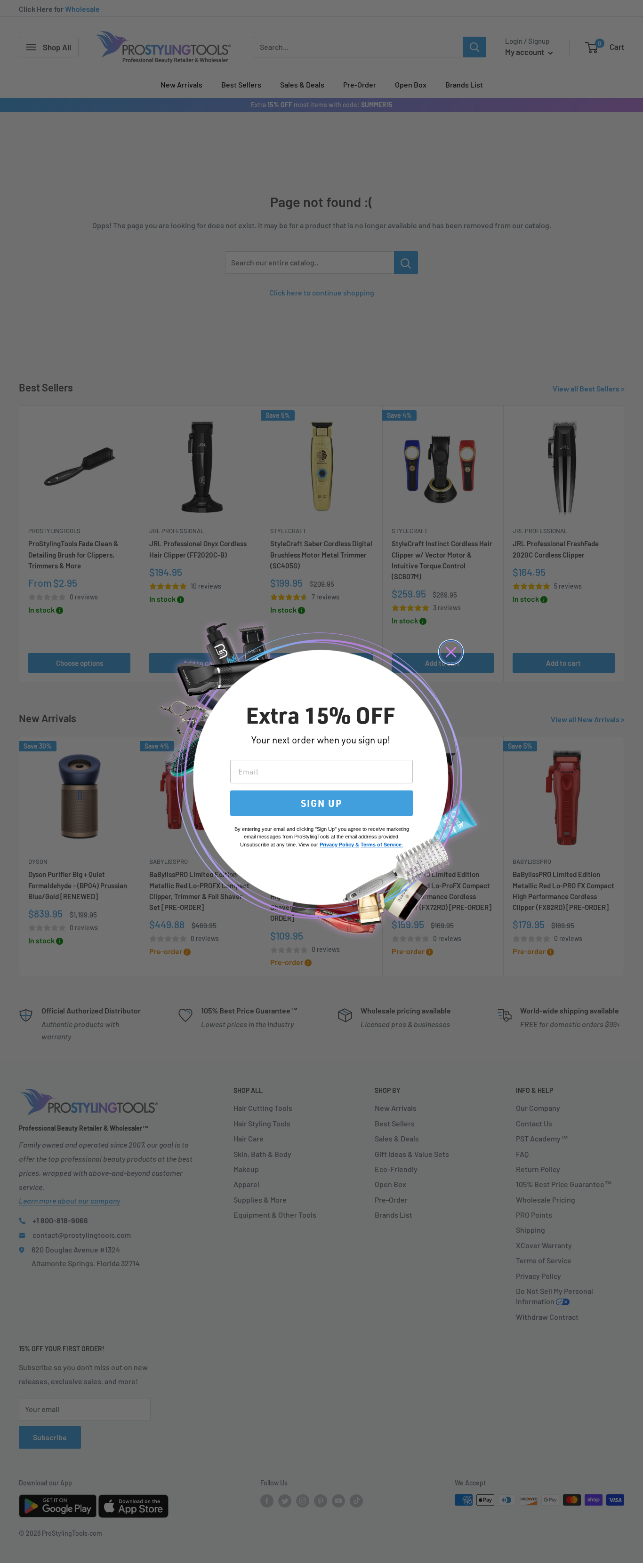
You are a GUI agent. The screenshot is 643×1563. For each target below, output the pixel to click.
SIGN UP (321, 803)
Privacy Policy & (339, 844)
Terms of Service (381, 844)
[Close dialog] (451, 652)
